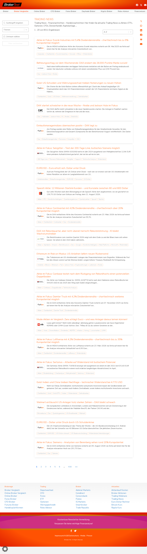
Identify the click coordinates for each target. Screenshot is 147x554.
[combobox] (13, 30)
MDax (79, 54)
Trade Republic (82, 507)
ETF (42, 499)
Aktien (39, 199)
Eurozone (62, 139)
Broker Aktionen (118, 493)
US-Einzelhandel (71, 413)
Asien (45, 330)
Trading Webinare (119, 496)
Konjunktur (71, 139)
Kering (86, 330)
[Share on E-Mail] (141, 44)
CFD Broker (55, 11)
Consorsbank (81, 496)
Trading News (117, 499)
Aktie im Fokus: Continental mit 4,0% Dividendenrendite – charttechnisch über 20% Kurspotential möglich (80, 209)
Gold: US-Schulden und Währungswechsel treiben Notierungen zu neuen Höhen (79, 82)
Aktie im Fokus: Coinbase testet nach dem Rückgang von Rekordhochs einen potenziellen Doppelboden (83, 275)
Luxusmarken (95, 330)
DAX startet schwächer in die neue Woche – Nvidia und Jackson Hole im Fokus (77, 105)
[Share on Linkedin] (141, 30)
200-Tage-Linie (42, 159)
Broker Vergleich (12, 490)
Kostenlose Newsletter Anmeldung (73, 519)
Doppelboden (56, 288)
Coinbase (47, 288)
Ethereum (55, 265)
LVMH (104, 330)
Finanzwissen (139, 11)
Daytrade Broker (88, 11)
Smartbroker (81, 505)
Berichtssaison (64, 245)
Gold (49, 97)
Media (82, 535)
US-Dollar (56, 97)
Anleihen (40, 265)
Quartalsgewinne (58, 413)
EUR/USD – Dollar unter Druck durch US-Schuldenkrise (65, 422)
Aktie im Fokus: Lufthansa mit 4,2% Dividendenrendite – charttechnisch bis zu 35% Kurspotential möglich (79, 341)
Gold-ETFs (56, 393)
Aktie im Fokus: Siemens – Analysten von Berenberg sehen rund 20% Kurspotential (80, 442)
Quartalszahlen (84, 199)
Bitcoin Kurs (116, 505)
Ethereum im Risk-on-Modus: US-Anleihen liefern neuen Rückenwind (72, 253)
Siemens (55, 453)
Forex (42, 496)
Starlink (101, 199)
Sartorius (81, 373)
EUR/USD (70, 179)
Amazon (54, 245)
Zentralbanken (83, 97)
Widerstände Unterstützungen (99, 433)
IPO (45, 199)
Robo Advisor (123, 11)
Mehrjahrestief (71, 373)
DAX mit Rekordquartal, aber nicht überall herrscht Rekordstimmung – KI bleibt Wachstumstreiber (78, 232)
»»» (76, 467)
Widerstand (102, 159)
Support (78, 159)
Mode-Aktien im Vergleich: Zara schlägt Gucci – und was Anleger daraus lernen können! (82, 319)
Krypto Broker (106, 11)
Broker (5, 11)
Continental (57, 222)
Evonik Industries (62, 54)
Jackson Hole (46, 74)
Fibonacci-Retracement (57, 159)
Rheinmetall (124, 245)
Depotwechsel (46, 490)
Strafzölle (74, 117)
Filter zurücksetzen (15, 43)
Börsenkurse (41, 413)
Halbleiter (45, 117)
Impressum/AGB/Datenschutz (67, 535)
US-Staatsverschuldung (79, 433)
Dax (38, 74)
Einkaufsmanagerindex (49, 139)
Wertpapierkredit (48, 505)
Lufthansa (71, 353)
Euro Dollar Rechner (120, 502)
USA (78, 139)
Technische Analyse (89, 159)
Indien (64, 393)
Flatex (79, 499)
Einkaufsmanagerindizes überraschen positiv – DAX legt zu (67, 125)
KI (62, 117)
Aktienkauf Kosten (119, 490)
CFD (42, 493)
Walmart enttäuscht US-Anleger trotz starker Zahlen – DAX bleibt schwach (76, 402)
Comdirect (80, 493)
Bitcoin (47, 265)
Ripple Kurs (116, 507)
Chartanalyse (59, 373)
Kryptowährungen (81, 265)
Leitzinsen (92, 265)
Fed (61, 265)
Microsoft (114, 245)
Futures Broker (11, 505)
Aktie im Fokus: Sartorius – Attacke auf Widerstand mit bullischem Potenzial (76, 362)
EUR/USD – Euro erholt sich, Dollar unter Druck (61, 168)
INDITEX (72, 330)
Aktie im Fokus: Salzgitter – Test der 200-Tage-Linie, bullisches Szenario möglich (78, 148)
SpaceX (94, 199)
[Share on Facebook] (141, 35)
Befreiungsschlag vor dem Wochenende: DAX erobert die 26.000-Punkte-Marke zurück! (82, 62)
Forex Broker (71, 11)
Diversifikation (54, 330)
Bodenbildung (48, 373)
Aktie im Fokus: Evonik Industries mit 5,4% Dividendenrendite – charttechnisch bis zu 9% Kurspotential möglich (82, 41)
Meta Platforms (104, 245)
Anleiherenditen (42, 179)
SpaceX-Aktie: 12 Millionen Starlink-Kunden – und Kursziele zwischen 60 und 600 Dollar (82, 188)
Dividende (64, 330)
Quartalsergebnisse (70, 199)
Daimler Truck (58, 310)
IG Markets (81, 502)
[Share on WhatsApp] (141, 25)
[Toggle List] (26, 30)
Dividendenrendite (74, 222)
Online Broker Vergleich (15, 493)
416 (70, 467)
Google (78, 245)
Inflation (79, 330)
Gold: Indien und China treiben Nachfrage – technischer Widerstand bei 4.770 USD (79, 382)
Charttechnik (50, 54)
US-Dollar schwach (62, 433)
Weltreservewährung (69, 97)
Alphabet (47, 245)
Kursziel (72, 54)
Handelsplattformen (14, 507)
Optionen (44, 502)
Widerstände (87, 54)
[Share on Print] (141, 39)
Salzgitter (70, 159)
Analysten (40, 54)
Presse (89, 535)
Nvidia (55, 74)
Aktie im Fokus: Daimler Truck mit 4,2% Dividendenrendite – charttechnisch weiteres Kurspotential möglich (80, 298)
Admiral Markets (83, 490)
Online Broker (39, 11)
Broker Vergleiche (21, 11)
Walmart (82, 413)
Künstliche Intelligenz (55, 199)
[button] (137, 5)
